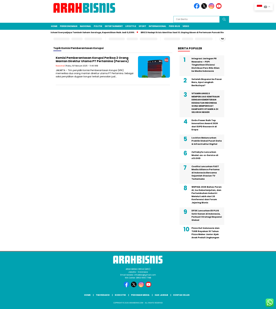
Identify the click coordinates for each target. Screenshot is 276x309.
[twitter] (204, 8)
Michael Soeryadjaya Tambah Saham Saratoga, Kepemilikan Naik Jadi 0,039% (87, 32)
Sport (142, 26)
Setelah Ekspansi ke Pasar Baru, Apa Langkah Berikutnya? (207, 82)
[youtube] (219, 8)
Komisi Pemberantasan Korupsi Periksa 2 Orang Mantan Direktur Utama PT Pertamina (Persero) (92, 59)
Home (54, 26)
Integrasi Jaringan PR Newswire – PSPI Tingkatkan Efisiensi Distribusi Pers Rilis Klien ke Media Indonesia (205, 65)
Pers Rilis (174, 26)
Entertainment (114, 26)
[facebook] (197, 8)
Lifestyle (130, 26)
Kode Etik (120, 295)
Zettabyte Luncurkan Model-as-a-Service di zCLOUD (205, 155)
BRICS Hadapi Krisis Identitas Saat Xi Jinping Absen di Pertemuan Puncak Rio (178, 32)
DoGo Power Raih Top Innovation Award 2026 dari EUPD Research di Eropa (205, 125)
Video (186, 26)
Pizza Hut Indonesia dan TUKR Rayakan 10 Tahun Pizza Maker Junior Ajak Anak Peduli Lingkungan (205, 233)
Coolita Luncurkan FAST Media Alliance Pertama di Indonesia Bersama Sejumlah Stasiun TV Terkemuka (205, 172)
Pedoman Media (140, 295)
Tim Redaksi (103, 295)
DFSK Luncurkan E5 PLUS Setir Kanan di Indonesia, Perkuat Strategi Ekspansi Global (207, 215)
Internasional (157, 26)
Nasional (85, 26)
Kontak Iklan (181, 295)
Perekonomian (68, 26)
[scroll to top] (265, 304)
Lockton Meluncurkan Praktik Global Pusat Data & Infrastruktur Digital (207, 141)
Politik (98, 26)
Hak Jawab (161, 295)
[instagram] (212, 8)
